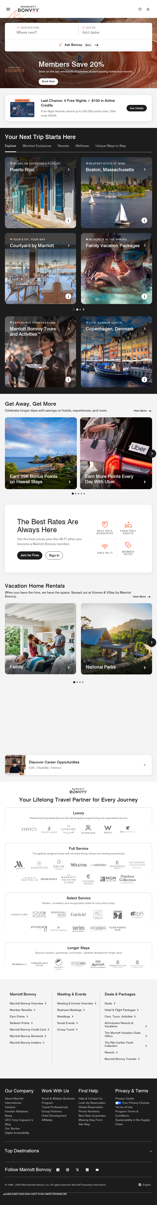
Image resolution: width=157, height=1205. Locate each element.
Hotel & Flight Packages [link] (120, 1010)
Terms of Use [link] (124, 1107)
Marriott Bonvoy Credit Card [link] (28, 1029)
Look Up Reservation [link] (91, 1102)
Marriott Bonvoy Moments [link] (26, 1036)
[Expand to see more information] (68, 220)
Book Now (48, 81)
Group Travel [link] (65, 1029)
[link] (10, 145)
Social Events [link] (66, 1023)
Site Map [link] (84, 1124)
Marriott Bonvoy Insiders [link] (25, 1042)
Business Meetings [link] (69, 1010)
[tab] (10, 147)
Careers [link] (10, 1107)
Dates (91, 27)
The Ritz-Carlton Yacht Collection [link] (124, 1044)
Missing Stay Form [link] (90, 1120)
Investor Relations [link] (16, 1111)
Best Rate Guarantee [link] (92, 1115)
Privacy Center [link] (124, 1098)
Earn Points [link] (17, 1016)
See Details (137, 108)
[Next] (152, 454)
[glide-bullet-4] (84, 493)
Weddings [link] (63, 1016)
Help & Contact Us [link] (90, 1098)
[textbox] (41, 32)
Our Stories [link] (12, 1128)
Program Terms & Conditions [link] (126, 1113)
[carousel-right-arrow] (83, 309)
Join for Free (29, 555)
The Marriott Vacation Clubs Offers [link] (123, 1034)
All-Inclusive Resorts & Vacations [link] (124, 1024)
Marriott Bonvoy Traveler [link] (121, 1059)
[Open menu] (8, 9)
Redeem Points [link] (19, 1023)
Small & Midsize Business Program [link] (58, 1100)
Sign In (54, 555)
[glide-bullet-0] (72, 493)
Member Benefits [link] (21, 1010)
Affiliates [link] (47, 1120)
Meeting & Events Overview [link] (75, 1003)
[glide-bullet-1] (75, 493)
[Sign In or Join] (148, 9)
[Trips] (139, 9)
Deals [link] (108, 1003)
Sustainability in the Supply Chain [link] (132, 1122)
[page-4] (82, 682)
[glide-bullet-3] (81, 493)
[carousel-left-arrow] (74, 309)
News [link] (8, 1115)
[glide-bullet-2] (78, 493)
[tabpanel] (78, 37)
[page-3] (80, 682)
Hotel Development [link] (54, 1115)
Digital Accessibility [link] (17, 1132)
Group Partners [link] (52, 1111)
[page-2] (77, 682)
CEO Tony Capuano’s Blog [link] (19, 1122)
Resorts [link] (109, 1052)
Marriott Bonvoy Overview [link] (26, 1003)
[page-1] (74, 682)
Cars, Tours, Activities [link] (119, 1016)
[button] (41, 30)
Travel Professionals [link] (55, 1107)
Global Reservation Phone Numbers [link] (90, 1109)
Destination (30, 27)
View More (140, 410)
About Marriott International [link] (14, 1100)
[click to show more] (151, 642)
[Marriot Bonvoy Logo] (78, 790)
